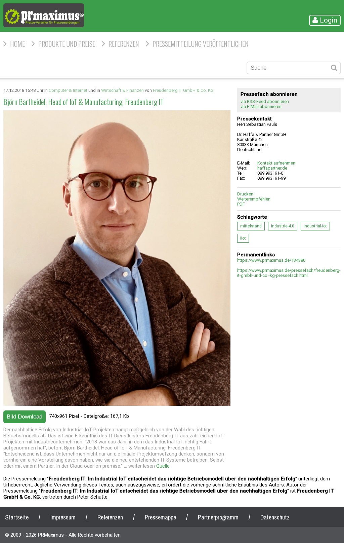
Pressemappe (160, 517)
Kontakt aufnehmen (276, 163)
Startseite (17, 517)
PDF (241, 204)
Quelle (163, 466)
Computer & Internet (68, 90)
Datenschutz (275, 517)
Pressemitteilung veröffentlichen (201, 44)
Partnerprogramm (218, 517)
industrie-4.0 (282, 226)
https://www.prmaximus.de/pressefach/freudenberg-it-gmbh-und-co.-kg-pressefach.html (289, 273)
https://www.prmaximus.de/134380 (271, 260)
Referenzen (124, 44)
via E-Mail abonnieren (261, 106)
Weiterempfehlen (253, 199)
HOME (17, 44)
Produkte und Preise (66, 44)
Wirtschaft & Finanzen (122, 90)
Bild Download (24, 416)
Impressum (63, 517)
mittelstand (251, 226)
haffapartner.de (272, 168)
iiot (243, 238)
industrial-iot (315, 226)
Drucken (245, 193)
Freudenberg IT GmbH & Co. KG (183, 90)
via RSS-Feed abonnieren (265, 101)
